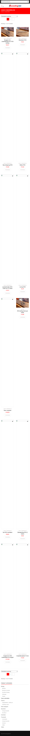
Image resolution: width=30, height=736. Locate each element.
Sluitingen (4, 694)
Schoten (4, 723)
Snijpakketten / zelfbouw (7, 702)
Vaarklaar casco (5, 704)
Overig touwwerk (5, 721)
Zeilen (2, 727)
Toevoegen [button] (7, 47)
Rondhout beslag (5, 692)
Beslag (2, 686)
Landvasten (4, 719)
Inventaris (3, 714)
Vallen (3, 725)
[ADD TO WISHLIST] (12, 28)
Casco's (3, 700)
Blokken (4, 688)
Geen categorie (4, 706)
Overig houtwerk (5, 710)
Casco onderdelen (5, 698)
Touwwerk (3, 717)
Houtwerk (3, 708)
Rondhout (4, 712)
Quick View (5, 34)
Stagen (3, 696)
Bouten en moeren (6, 690)
